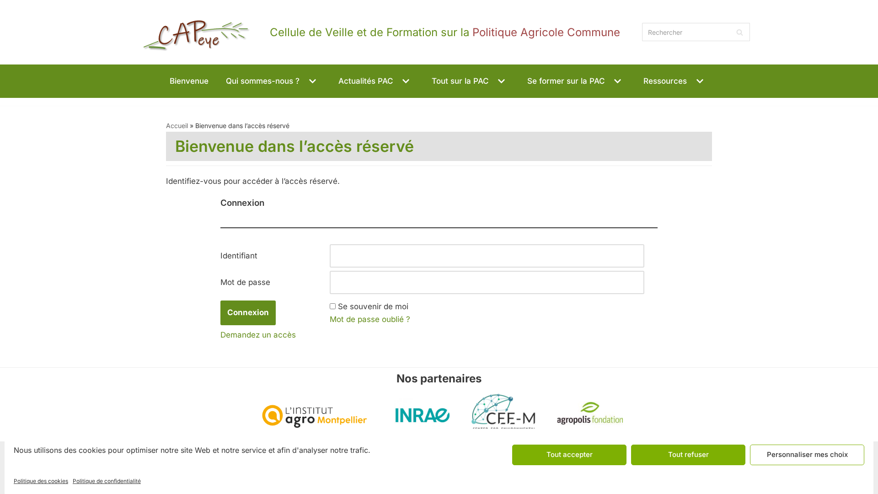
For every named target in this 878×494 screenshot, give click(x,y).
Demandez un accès (258, 334)
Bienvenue (189, 81)
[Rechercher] (739, 32)
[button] (311, 81)
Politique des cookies (41, 481)
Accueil (177, 125)
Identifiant (238, 255)
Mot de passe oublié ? (370, 319)
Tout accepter (569, 454)
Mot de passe (245, 282)
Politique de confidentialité (107, 481)
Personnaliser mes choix (807, 454)
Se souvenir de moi (373, 306)
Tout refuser (688, 454)
